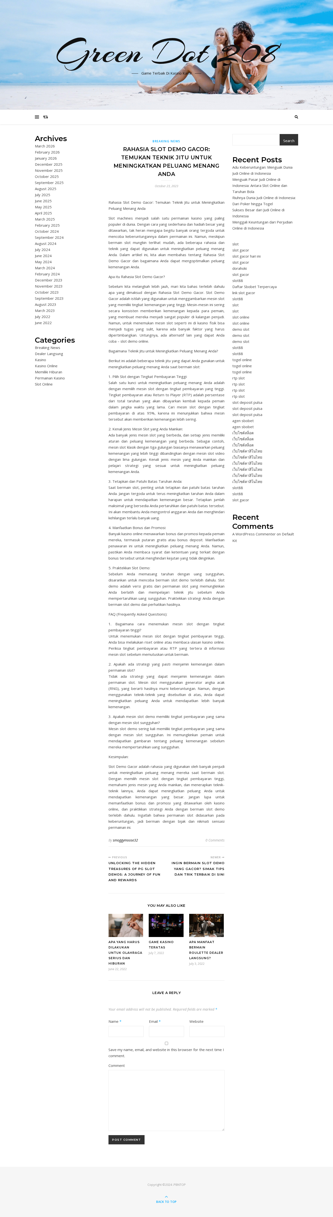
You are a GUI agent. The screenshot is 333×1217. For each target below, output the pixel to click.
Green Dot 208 (166, 52)
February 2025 (47, 225)
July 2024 (42, 249)
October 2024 (47, 231)
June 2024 (43, 255)
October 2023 (47, 292)
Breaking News (47, 347)
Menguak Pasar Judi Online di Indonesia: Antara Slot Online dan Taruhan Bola (259, 185)
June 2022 (43, 322)
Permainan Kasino (50, 378)
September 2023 (49, 298)
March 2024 (45, 267)
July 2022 (42, 316)
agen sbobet (243, 420)
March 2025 (45, 219)
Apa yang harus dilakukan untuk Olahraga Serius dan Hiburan (125, 952)
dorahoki (239, 268)
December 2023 (48, 280)
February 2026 (47, 152)
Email (155, 1021)
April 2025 (43, 213)
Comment (116, 1065)
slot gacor (240, 250)
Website (196, 1021)
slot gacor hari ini (246, 256)
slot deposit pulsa (247, 402)
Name (114, 1021)
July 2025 (42, 194)
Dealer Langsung (49, 353)
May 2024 (43, 261)
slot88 (237, 280)
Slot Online (44, 384)
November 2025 (49, 170)
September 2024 (49, 237)
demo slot (240, 329)
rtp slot (238, 378)
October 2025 (47, 176)
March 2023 (45, 310)
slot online (240, 317)
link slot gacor (243, 292)
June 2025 (43, 200)
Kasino (40, 359)
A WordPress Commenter (254, 533)
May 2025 (43, 206)
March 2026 (45, 146)
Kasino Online (46, 365)
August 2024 (45, 243)
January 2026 (46, 158)
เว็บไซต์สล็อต (243, 432)
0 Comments (215, 840)
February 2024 (47, 273)
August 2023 (45, 304)
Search (288, 140)
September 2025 (49, 182)
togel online (242, 359)
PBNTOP (180, 1184)
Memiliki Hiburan (48, 371)
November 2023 (49, 286)
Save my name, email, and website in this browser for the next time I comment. (166, 1052)
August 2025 (45, 188)
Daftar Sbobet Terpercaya (254, 286)
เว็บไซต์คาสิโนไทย (247, 451)
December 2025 (48, 164)
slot (235, 243)
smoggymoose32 (125, 840)
